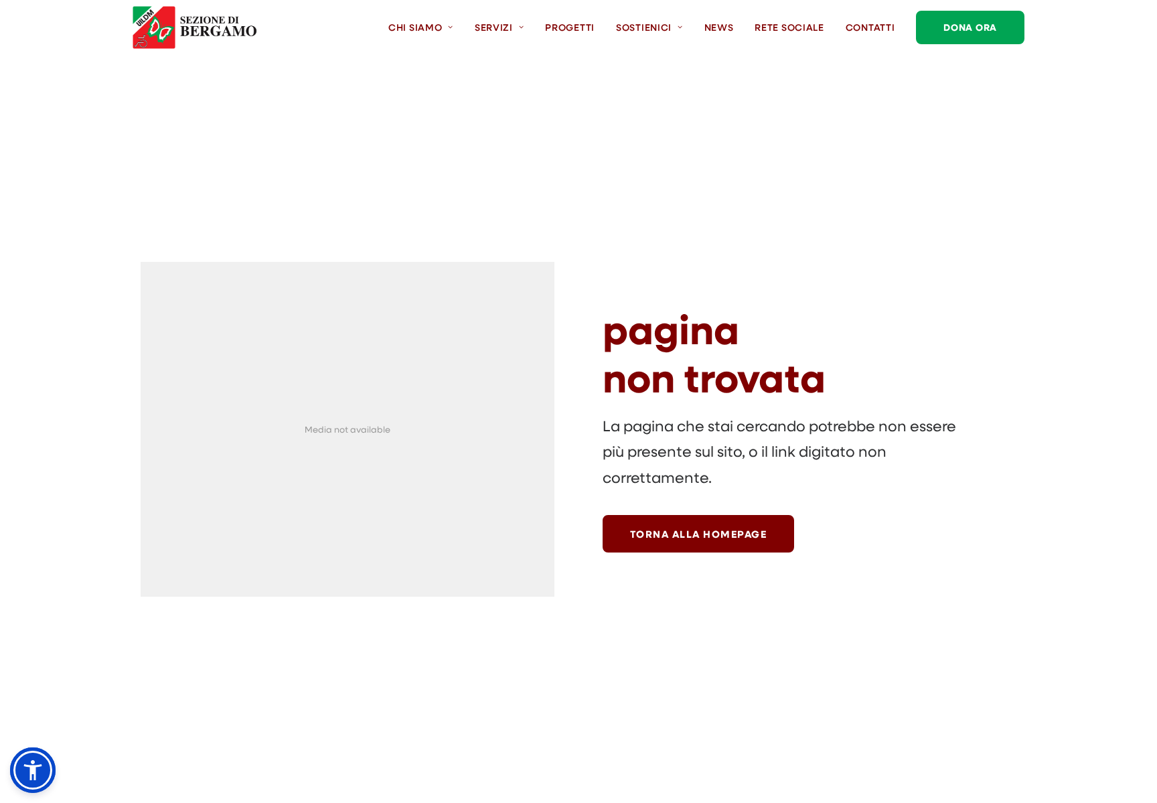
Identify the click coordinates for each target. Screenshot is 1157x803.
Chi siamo (415, 27)
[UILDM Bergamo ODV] (195, 27)
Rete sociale (789, 27)
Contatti (870, 27)
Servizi (494, 27)
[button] (32, 770)
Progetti (570, 27)
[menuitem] (425, 27)
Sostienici (644, 27)
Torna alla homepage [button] (698, 533)
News (719, 27)
